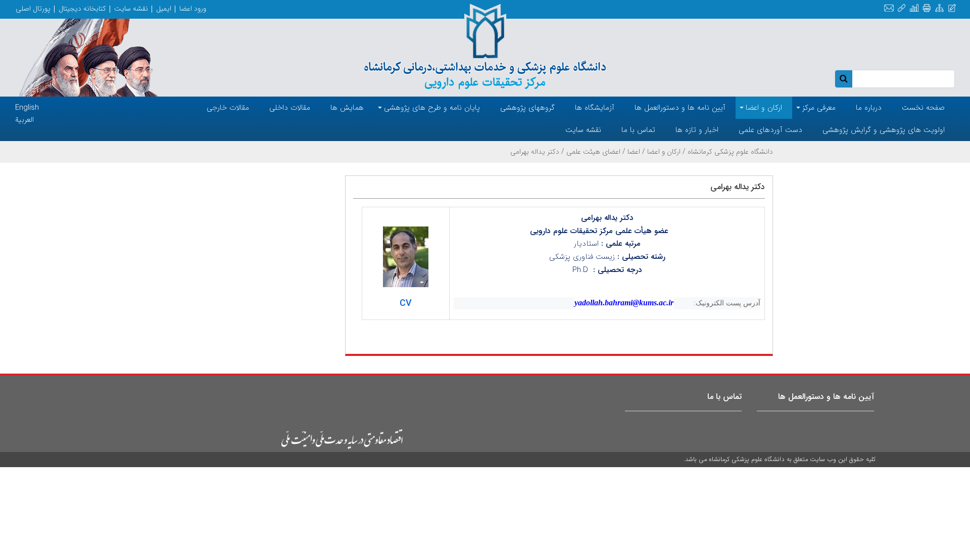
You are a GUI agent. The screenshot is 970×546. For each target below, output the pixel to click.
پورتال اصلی (33, 8)
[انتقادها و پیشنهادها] (952, 8)
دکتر (625, 218)
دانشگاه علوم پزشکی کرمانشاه (730, 151)
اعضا (633, 151)
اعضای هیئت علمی (593, 151)
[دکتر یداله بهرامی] (405, 256)
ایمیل (163, 8)
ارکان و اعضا (664, 151)
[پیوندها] (901, 8)
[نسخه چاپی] (926, 8)
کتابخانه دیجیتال (82, 8)
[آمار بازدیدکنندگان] (914, 8)
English (27, 108)
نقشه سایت (131, 8)
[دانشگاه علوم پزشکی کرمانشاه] (485, 46)
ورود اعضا (192, 8)
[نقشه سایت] (939, 8)
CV (406, 303)
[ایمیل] (889, 8)
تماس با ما (724, 396)
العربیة (24, 120)
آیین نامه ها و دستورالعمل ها (826, 396)
